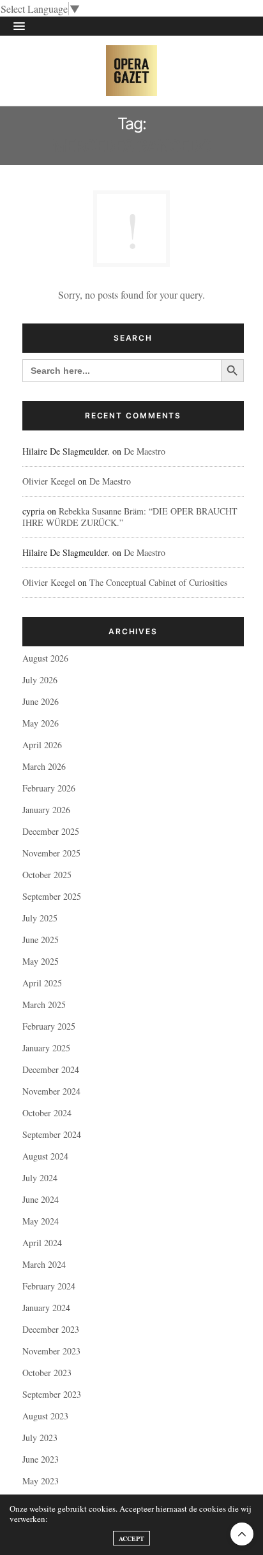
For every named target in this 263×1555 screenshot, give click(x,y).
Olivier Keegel (48, 481)
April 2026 (42, 745)
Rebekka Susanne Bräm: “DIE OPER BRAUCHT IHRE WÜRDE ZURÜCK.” (129, 517)
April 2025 (42, 983)
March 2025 (44, 1004)
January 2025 (46, 1048)
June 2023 (40, 1459)
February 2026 (48, 788)
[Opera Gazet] (131, 70)
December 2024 (50, 1069)
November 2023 (51, 1351)
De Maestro (144, 451)
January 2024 (46, 1308)
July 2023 (39, 1437)
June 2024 (40, 1199)
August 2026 (45, 658)
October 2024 (46, 1113)
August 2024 (45, 1156)
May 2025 (40, 961)
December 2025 (50, 831)
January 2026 (46, 810)
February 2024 (48, 1286)
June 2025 (40, 940)
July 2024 (39, 1178)
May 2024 (40, 1221)
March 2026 (44, 766)
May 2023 (40, 1481)
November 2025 (51, 853)
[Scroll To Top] (241, 1534)
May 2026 (40, 723)
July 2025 (39, 918)
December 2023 (50, 1329)
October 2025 (46, 875)
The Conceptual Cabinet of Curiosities (158, 582)
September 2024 (51, 1134)
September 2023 (51, 1394)
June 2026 (40, 701)
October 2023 (46, 1373)
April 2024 (42, 1243)
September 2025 (51, 896)
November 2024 (51, 1091)
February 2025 (48, 1026)
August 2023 (45, 1416)
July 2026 (39, 680)
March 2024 (44, 1264)
